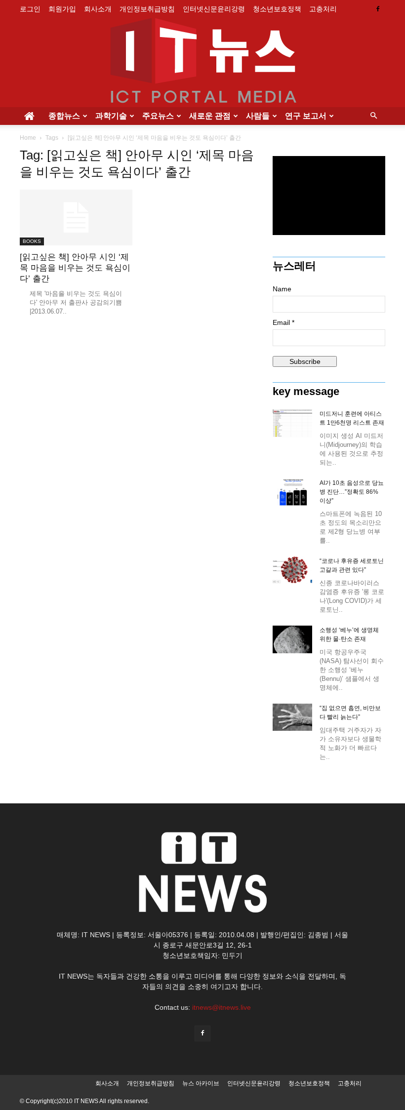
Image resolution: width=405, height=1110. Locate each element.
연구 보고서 (305, 116)
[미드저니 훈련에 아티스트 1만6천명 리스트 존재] (292, 423)
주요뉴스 (158, 116)
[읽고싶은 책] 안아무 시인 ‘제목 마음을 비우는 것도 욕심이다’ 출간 (75, 267)
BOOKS (32, 241)
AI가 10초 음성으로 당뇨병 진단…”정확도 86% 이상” (352, 491)
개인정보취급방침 (147, 9)
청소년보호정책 (277, 9)
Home (28, 137)
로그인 (30, 9)
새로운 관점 (210, 116)
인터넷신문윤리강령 (214, 9)
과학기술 (111, 116)
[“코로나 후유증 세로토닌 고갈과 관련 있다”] (292, 570)
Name (282, 289)
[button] (373, 116)
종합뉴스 (64, 116)
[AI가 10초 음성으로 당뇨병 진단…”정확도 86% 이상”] (292, 492)
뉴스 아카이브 (200, 1083)
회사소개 (98, 9)
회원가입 (62, 9)
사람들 (258, 116)
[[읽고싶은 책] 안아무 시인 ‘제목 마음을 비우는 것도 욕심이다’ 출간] (76, 217)
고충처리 (323, 9)
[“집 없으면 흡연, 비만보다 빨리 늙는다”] (292, 717)
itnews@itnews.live (221, 1007)
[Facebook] (377, 9)
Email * (283, 322)
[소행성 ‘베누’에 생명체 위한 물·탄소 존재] (292, 639)
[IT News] (202, 62)
